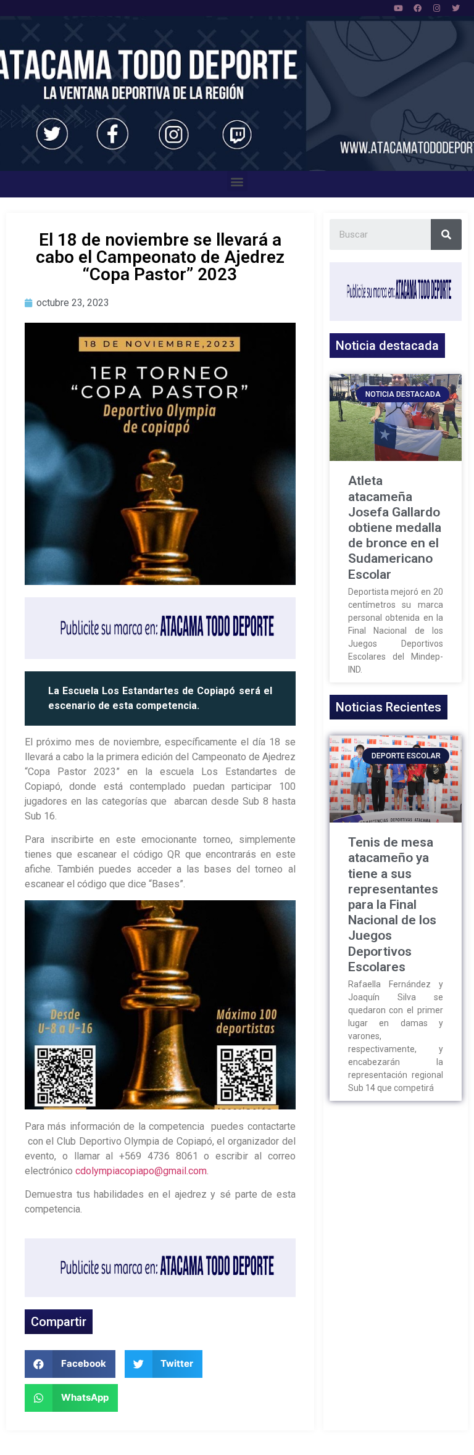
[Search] (446, 234)
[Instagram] (436, 8)
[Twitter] (455, 8)
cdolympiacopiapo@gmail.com (141, 1171)
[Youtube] (398, 8)
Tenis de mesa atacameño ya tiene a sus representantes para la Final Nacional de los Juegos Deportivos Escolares (393, 904)
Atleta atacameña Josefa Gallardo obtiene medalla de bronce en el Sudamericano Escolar (394, 527)
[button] (237, 181)
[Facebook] (417, 8)
